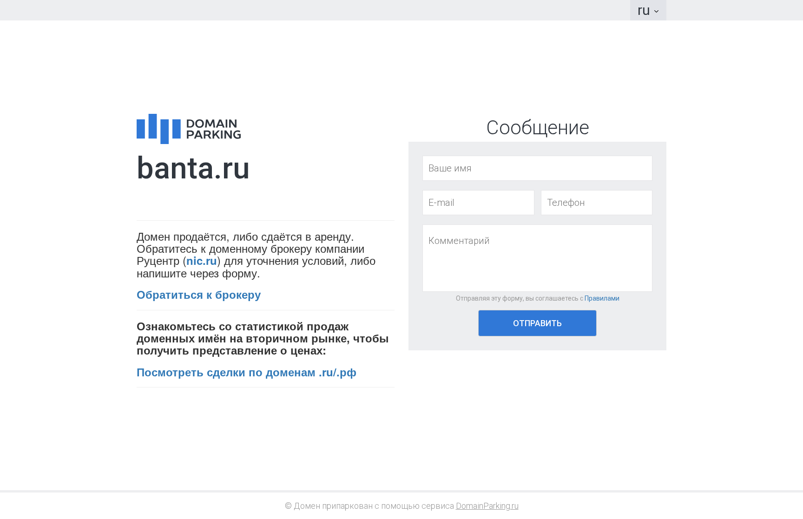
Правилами (602, 298)
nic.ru (201, 260)
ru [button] (645, 10)
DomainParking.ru (487, 506)
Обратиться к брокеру (199, 294)
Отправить (537, 323)
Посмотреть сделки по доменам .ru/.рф (246, 372)
